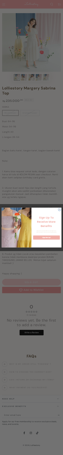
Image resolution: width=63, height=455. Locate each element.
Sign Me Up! (46, 238)
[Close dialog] (59, 209)
